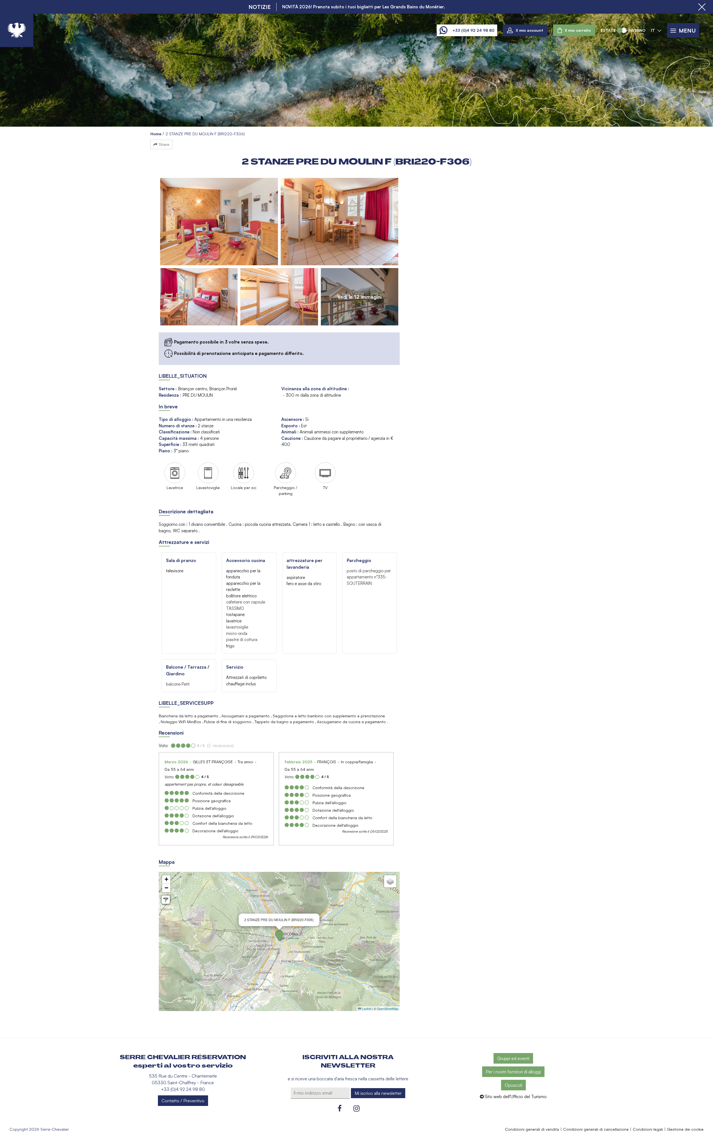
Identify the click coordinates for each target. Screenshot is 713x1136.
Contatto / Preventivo (183, 1100)
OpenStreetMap (387, 1008)
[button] (574, 30)
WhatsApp (443, 30)
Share (164, 144)
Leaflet (366, 1008)
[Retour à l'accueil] (16, 30)
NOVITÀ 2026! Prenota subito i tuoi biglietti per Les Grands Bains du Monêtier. (363, 6)
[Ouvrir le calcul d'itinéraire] (166, 899)
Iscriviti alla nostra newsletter (348, 1061)
